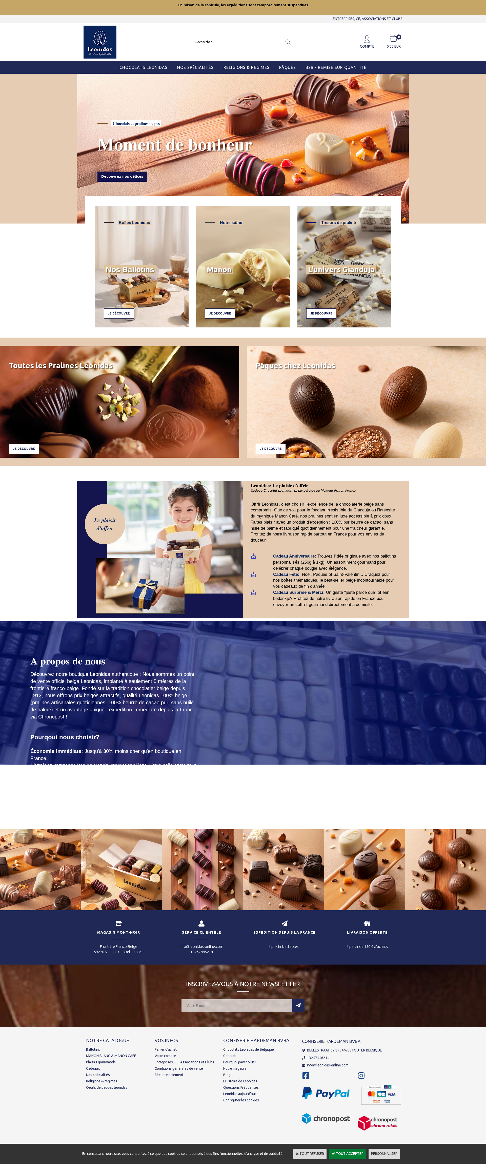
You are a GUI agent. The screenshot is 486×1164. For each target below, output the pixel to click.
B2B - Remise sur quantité (336, 67)
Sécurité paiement (169, 1075)
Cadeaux (93, 1068)
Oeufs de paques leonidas (106, 1087)
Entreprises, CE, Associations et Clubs (184, 1062)
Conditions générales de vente (179, 1068)
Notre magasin (234, 1068)
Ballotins (93, 1049)
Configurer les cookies (241, 1100)
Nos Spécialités (195, 67)
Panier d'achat (166, 1049)
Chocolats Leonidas (143, 67)
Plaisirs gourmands (101, 1062)
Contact (229, 1056)
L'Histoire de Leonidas (240, 1081)
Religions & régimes (101, 1081)
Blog (227, 1075)
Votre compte (165, 1056)
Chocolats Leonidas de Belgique (248, 1049)
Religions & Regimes (247, 67)
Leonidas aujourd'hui (239, 1094)
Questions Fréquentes (241, 1087)
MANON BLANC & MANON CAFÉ (111, 1056)
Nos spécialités (98, 1075)
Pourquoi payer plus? (239, 1062)
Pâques (287, 67)
